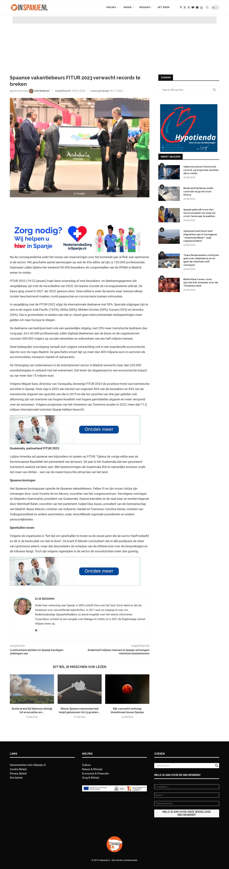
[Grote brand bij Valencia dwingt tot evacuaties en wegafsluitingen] (32, 689)
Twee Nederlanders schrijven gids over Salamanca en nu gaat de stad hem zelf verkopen (201, 260)
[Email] (197, 7)
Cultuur (86, 765)
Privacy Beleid (18, 773)
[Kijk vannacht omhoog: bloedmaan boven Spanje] (127, 689)
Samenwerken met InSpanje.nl (28, 765)
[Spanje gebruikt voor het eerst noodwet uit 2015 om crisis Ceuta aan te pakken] (169, 215)
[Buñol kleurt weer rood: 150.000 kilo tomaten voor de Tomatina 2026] (169, 285)
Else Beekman (44, 598)
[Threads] (201, 7)
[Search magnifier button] (216, 765)
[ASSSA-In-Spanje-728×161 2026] (75, 417)
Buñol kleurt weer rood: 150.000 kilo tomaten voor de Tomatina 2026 (200, 282)
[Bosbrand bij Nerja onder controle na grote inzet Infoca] (169, 194)
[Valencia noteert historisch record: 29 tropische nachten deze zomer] (169, 172)
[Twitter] (184, 7)
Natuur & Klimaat (92, 769)
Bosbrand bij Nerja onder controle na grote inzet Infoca (198, 191)
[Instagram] (189, 7)
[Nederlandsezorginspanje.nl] (75, 226)
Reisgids (144, 7)
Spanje (127, 7)
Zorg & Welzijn (90, 777)
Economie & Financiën (95, 773)
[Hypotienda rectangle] (188, 105)
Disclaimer (16, 777)
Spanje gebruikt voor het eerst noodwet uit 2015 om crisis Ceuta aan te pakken (199, 212)
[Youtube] (193, 7)
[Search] (207, 7)
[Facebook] (181, 7)
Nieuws (111, 7)
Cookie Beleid (18, 769)
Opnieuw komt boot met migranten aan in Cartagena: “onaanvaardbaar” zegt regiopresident (200, 236)
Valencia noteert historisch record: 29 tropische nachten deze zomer (201, 169)
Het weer (163, 7)
